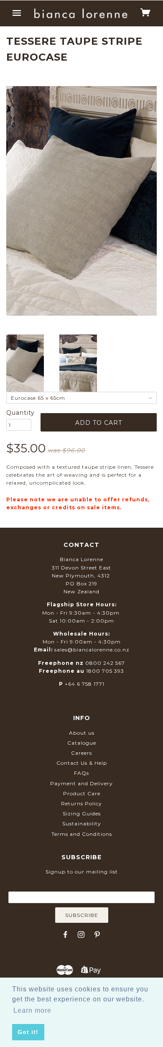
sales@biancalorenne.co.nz (92, 649)
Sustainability (81, 823)
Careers (81, 753)
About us (81, 733)
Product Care (81, 793)
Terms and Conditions (81, 834)
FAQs (81, 773)
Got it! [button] (28, 1032)
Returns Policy (81, 803)
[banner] (80, 13)
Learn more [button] (32, 1010)
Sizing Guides (82, 813)
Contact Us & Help (81, 763)
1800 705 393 (105, 671)
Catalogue (81, 743)
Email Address (81, 885)
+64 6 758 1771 (84, 684)
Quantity (18, 412)
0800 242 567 (105, 663)
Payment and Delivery (81, 783)
